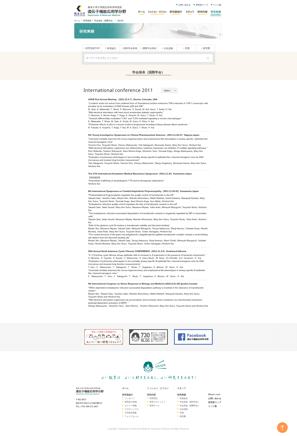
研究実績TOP (93, 48)
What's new (214, 394)
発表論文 (111, 48)
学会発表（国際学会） (104, 21)
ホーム (77, 21)
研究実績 (87, 21)
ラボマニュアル (132, 409)
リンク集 (217, 5)
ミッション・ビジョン (158, 388)
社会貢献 (168, 48)
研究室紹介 (127, 394)
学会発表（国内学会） (190, 402)
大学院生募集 (131, 413)
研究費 (206, 48)
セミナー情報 (131, 405)
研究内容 (151, 394)
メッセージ (130, 398)
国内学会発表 (130, 48)
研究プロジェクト (158, 402)
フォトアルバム (132, 416)
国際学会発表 (149, 48)
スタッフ (181, 388)
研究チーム (155, 405)
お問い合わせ (185, 5)
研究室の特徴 (131, 402)
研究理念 (154, 398)
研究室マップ (202, 5)
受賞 (187, 48)
